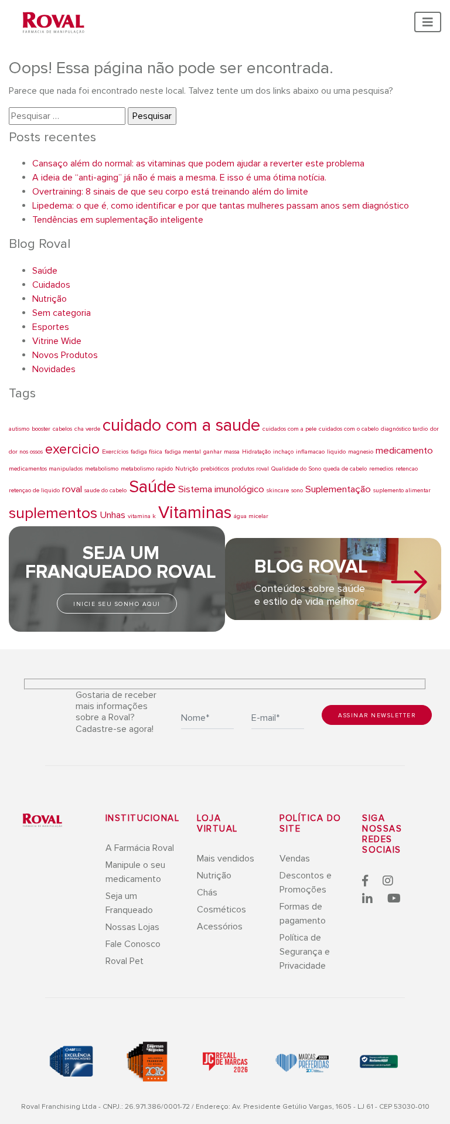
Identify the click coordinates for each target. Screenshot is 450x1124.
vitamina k (142, 516)
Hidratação (256, 451)
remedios (381, 468)
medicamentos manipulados (46, 468)
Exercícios (115, 451)
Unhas (112, 515)
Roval (53, 24)
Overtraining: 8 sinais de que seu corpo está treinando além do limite (170, 191)
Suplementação (338, 489)
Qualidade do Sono (296, 468)
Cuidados (51, 285)
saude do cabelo (105, 490)
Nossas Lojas (132, 927)
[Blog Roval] (408, 581)
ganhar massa (221, 451)
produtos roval (250, 468)
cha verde (87, 428)
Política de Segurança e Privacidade (304, 952)
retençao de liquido (34, 490)
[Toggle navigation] (427, 22)
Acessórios (220, 926)
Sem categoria (61, 313)
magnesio (360, 451)
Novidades (54, 369)
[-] (42, 820)
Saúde (44, 271)
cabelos (62, 428)
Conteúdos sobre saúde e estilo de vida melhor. (309, 595)
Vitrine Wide (56, 341)
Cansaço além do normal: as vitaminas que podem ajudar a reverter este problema (198, 163)
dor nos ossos (26, 451)
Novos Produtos (65, 355)
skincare (278, 490)
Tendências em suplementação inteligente (117, 220)
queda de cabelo (345, 468)
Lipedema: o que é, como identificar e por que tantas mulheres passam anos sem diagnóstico (220, 206)
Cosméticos (221, 909)
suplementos (53, 513)
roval (72, 489)
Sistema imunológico (221, 489)
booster (41, 428)
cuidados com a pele (289, 428)
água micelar (251, 516)
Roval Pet (124, 961)
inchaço (283, 451)
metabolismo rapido (147, 468)
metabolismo (101, 468)
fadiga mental (183, 451)
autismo (19, 428)
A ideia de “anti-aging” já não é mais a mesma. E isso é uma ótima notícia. (179, 177)
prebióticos (214, 468)
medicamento (404, 451)
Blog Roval (311, 567)
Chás (207, 892)
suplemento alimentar (402, 490)
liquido (336, 451)
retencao (407, 468)
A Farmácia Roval (139, 848)
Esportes (50, 327)
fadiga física (146, 451)
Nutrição (49, 299)
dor (434, 428)
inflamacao (310, 451)
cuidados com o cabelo (349, 428)
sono (297, 490)
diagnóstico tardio (404, 428)
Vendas (294, 858)
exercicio (72, 449)
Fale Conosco (133, 944)
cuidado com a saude (181, 425)
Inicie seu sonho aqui (117, 604)
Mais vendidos (225, 858)
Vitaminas (194, 512)
